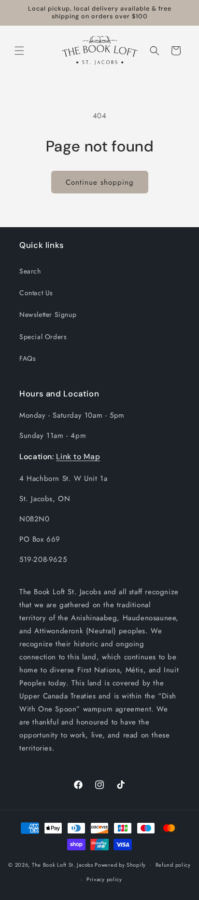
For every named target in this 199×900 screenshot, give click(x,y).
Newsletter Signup (47, 314)
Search (30, 271)
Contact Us (36, 293)
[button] (19, 50)
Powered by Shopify (120, 864)
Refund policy (173, 865)
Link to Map (78, 456)
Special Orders (43, 336)
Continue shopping (100, 182)
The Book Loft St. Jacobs (62, 864)
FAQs (27, 358)
